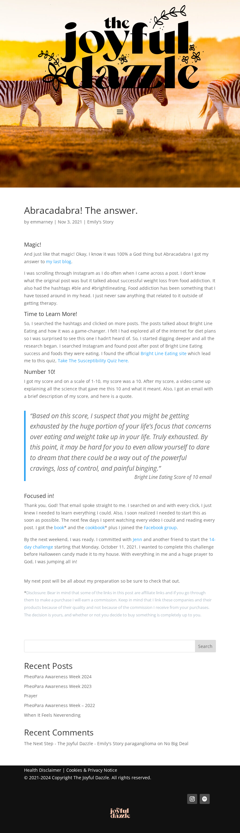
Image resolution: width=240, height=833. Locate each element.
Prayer (31, 696)
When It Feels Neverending (52, 715)
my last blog (58, 261)
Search (205, 646)
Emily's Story (100, 222)
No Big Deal (176, 743)
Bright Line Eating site (163, 353)
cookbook (95, 527)
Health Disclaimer (42, 770)
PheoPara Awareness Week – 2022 (59, 705)
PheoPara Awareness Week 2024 (58, 677)
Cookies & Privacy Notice (91, 770)
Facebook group (160, 527)
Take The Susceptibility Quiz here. (93, 361)
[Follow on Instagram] (192, 799)
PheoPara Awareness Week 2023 (58, 686)
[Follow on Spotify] (205, 799)
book (59, 527)
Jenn (137, 539)
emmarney (41, 222)
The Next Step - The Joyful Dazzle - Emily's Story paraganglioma (90, 743)
